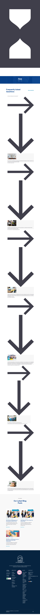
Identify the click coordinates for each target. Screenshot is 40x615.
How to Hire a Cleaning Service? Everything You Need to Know (12, 521)
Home (19, 80)
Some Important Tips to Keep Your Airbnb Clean (27, 521)
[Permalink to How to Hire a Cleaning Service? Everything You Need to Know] (12, 513)
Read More (8, 546)
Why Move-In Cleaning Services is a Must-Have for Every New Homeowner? (12, 540)
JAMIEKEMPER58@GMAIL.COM (33, 576)
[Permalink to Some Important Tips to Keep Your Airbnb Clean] (27, 513)
